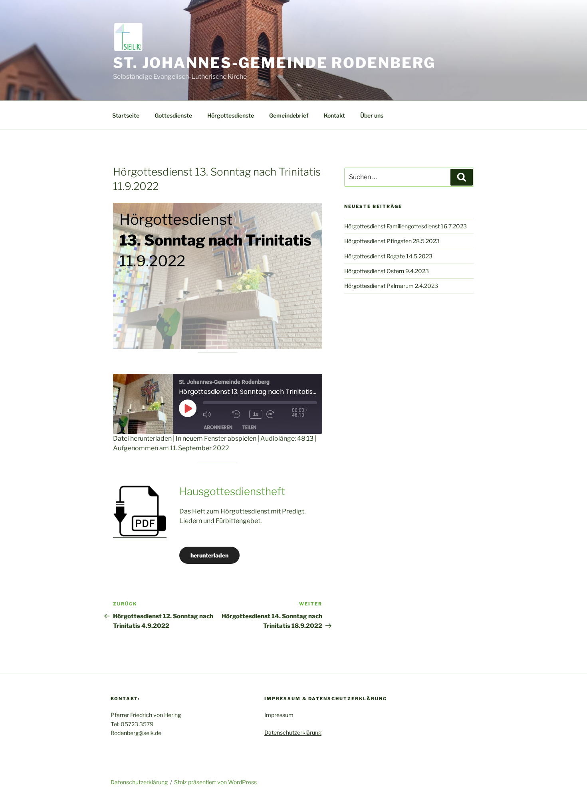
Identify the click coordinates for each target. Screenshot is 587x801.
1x (255, 414)
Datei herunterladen (142, 438)
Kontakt (334, 115)
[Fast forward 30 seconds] (279, 414)
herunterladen (209, 555)
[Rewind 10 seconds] (238, 414)
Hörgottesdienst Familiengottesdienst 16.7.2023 (405, 226)
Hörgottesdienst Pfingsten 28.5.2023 (392, 241)
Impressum (279, 714)
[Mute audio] (215, 414)
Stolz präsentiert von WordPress (215, 782)
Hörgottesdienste (230, 115)
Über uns (371, 115)
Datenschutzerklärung (292, 732)
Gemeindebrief (289, 115)
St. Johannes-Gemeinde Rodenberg (274, 63)
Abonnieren (218, 427)
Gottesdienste (173, 115)
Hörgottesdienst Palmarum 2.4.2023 (391, 285)
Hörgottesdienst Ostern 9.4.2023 (386, 271)
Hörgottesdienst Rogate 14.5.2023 (388, 256)
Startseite (125, 115)
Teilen (249, 427)
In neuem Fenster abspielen (216, 438)
